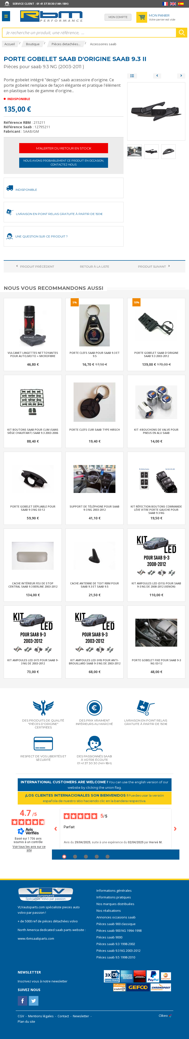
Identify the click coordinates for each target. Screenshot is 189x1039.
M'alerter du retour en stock (63, 148)
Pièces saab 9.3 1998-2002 (115, 944)
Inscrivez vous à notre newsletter (42, 981)
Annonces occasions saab (116, 917)
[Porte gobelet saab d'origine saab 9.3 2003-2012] (157, 76)
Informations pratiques (113, 897)
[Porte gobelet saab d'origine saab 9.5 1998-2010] (181, 76)
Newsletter (81, 1016)
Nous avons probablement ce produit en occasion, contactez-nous (63, 162)
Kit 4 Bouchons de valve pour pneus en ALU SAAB (156, 431)
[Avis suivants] (175, 829)
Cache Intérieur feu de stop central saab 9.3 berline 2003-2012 (32, 585)
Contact (63, 1016)
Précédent (37, 266)
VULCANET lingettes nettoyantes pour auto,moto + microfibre (33, 354)
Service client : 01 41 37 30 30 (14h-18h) (40, 3)
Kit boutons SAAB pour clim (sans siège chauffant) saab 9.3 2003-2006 (32, 431)
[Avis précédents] (55, 829)
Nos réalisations (108, 910)
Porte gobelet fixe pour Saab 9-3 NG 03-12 (156, 661)
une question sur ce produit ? (41, 236)
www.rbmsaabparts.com (36, 938)
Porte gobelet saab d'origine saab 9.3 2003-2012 (156, 354)
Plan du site (26, 1021)
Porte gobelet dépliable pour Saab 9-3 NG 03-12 (32, 508)
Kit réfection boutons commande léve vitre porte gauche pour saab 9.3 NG (156, 509)
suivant (152, 266)
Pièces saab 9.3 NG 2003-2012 (118, 950)
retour (94, 266)
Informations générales (114, 890)
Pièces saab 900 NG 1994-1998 (119, 930)
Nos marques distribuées (115, 904)
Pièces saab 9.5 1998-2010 (115, 957)
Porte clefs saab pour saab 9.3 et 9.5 (95, 354)
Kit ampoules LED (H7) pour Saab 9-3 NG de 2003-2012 (32, 661)
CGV (21, 1016)
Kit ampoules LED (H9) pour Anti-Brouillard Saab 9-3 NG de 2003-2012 (94, 661)
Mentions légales (41, 1016)
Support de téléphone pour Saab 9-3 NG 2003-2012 (94, 508)
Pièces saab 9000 (109, 937)
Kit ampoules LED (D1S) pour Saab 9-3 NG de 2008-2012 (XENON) (156, 585)
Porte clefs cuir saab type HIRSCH (94, 429)
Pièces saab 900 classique (116, 924)
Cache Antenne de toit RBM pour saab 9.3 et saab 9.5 (94, 585)
